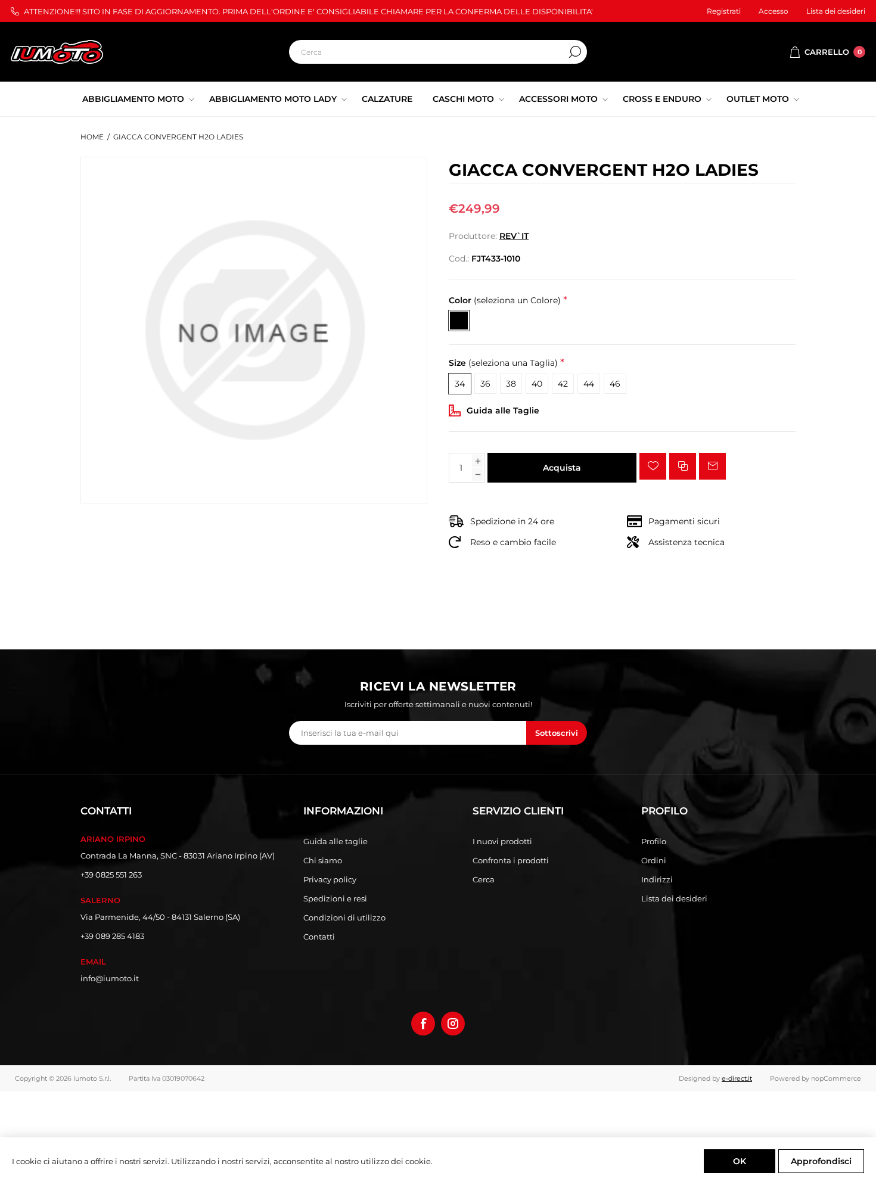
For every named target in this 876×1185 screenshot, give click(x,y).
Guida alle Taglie (503, 410)
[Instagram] (453, 1023)
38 (511, 383)
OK (739, 1161)
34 (460, 383)
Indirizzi (657, 879)
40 (537, 383)
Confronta (682, 466)
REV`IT (514, 236)
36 (485, 383)
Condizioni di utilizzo (344, 917)
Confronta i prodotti (511, 860)
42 (563, 383)
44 (588, 383)
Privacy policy (329, 879)
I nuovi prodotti (502, 841)
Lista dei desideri (674, 898)
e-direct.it (737, 1078)
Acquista (562, 467)
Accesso (773, 11)
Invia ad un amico (712, 466)
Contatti (319, 936)
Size (503, 363)
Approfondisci (821, 1161)
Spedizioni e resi (335, 898)
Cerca (575, 52)
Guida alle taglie (335, 841)
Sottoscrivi (556, 733)
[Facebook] (423, 1023)
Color (505, 300)
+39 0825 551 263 (111, 874)
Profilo (653, 841)
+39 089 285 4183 (112, 936)
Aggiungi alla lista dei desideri (652, 466)
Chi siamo (322, 860)
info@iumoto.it (109, 978)
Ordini (653, 860)
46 (615, 383)
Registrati (724, 11)
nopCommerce (836, 1078)
